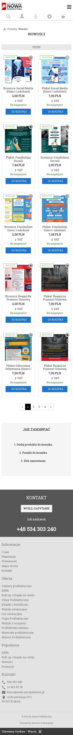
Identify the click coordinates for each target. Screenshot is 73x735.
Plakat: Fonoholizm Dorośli (18, 159)
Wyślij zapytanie (36, 508)
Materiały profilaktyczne (18, 632)
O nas (5, 552)
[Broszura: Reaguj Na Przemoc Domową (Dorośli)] (18, 279)
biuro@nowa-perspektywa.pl (25, 692)
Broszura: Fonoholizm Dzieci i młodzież (18, 228)
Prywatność (9, 561)
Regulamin (9, 556)
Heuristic (36, 723)
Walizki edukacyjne (14, 609)
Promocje (8, 666)
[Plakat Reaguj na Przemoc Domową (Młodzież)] (54, 348)
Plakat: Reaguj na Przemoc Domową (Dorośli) (54, 299)
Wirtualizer (48, 723)
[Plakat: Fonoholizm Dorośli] (18, 140)
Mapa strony (10, 566)
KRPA (5, 590)
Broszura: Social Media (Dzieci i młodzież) (18, 89)
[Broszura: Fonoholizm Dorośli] (54, 140)
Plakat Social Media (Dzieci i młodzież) (55, 89)
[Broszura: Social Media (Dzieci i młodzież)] (18, 71)
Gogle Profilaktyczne (15, 618)
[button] (40, 731)
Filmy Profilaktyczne (15, 600)
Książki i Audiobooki (15, 604)
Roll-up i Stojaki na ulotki (18, 595)
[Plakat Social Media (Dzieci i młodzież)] (54, 71)
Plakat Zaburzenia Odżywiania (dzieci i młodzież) (18, 369)
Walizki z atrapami (14, 623)
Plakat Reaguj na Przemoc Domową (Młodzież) (54, 369)
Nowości (7, 662)
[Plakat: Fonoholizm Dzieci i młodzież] (54, 209)
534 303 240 (14, 682)
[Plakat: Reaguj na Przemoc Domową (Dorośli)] (54, 279)
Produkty (12, 28)
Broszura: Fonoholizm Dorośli (55, 159)
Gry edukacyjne (12, 614)
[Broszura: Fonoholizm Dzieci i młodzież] (18, 209)
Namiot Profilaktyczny (16, 637)
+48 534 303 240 (36, 528)
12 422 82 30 (15, 687)
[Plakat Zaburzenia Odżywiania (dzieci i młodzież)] (18, 348)
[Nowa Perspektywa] (15, 5)
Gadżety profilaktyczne (17, 586)
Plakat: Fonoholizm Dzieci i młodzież (54, 228)
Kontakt (7, 570)
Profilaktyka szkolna (15, 628)
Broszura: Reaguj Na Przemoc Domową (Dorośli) (18, 299)
